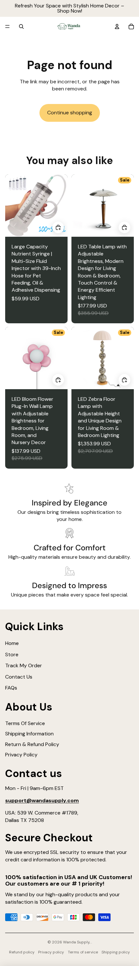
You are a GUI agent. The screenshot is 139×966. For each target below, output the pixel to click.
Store (11, 654)
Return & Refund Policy (32, 744)
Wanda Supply (76, 942)
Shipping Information (29, 733)
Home (12, 643)
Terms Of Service (25, 723)
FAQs (11, 687)
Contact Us (18, 676)
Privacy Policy (21, 754)
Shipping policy (116, 952)
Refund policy (22, 952)
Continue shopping (69, 112)
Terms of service (83, 952)
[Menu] (7, 26)
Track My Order (23, 665)
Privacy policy (51, 952)
